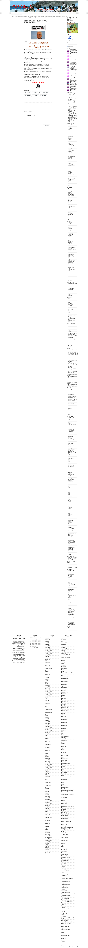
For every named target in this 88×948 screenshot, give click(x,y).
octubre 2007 (47, 838)
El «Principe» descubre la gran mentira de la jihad (72, 363)
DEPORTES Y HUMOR (21, 13)
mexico (17, 654)
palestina (19, 657)
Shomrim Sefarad (65, 860)
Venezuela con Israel (65, 929)
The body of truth (71, 256)
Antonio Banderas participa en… (73, 70)
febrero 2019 (47, 664)
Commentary (70, 226)
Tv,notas (69, 180)
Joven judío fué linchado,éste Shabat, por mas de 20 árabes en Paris (72, 105)
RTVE (69, 459)
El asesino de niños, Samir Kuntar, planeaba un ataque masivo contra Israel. (72, 366)
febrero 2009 (47, 814)
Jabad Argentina (71, 344)
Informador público (71, 156)
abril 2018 (47, 671)
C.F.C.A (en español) (71, 301)
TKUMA (63, 907)
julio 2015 (47, 697)
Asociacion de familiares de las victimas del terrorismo (72, 328)
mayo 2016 (47, 682)
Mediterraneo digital (71, 162)
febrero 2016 (47, 686)
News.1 (69, 211)
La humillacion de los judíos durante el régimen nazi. (72, 102)
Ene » (37, 647)
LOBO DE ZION (71, 134)
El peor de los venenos (72, 368)
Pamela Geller (70, 535)
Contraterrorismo (19, 642)
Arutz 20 (69, 189)
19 (38, 643)
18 (36, 643)
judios (13, 14)
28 (30, 646)
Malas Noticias (64, 760)
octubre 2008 (47, 820)
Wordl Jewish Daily (71, 269)
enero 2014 (47, 724)
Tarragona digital (65, 871)
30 (33, 646)
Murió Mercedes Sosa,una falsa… (73, 56)
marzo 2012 (47, 758)
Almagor (69, 324)
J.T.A (68, 240)
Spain (18, 659)
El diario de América (71, 146)
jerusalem (22, 652)
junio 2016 (47, 680)
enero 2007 (47, 852)
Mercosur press (70, 128)
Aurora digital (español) (72, 424)
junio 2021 (47, 641)
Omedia (69, 212)
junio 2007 (47, 844)
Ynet (68, 219)
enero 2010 (47, 797)
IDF (24, 648)
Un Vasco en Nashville (66, 923)
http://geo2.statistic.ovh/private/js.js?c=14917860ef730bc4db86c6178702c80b (72, 376)
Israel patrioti (70, 590)
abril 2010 (47, 793)
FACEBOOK (17, 643)
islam (13, 652)
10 (35, 641)
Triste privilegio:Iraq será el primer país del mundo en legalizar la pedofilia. (72, 116)
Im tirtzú (69, 332)
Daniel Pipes (70, 228)
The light (63, 889)
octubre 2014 (47, 711)
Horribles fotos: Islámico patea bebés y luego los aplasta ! (72, 108)
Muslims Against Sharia (72, 247)
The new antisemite (71, 263)
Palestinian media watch (72, 249)
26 (38, 644)
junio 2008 (47, 826)
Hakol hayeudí (70, 304)
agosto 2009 (47, 805)
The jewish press (71, 261)
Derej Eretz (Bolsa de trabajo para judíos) (71, 330)
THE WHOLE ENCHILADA (67, 901)
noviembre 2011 (48, 764)
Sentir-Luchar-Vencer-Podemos (68, 842)
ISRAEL (13, 13)
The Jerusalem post (71, 259)
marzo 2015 (47, 703)
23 (33, 644)
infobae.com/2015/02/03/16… (73, 351)
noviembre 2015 (48, 691)
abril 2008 (47, 829)
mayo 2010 (47, 791)
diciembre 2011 (48, 762)
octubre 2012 (47, 747)
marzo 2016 (47, 685)
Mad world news (71, 528)
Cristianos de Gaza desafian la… (73, 68)
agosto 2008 (47, 823)
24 (35, 644)
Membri (69, 246)
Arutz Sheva (70, 223)
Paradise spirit (64, 807)
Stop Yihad (70, 293)
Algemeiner (70, 222)
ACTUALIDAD (21, 638)
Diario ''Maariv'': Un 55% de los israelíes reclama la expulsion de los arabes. (72, 96)
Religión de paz (20, 658)
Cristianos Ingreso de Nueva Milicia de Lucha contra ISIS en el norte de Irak (45, 17)
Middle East (21, 654)
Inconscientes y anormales (17, 650)
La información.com (71, 159)
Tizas (62, 905)
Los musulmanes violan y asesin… (73, 50)
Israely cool (70, 239)
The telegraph (70, 266)
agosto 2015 (47, 695)
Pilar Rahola (64, 812)
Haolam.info (70, 235)
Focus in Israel (64, 696)
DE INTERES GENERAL (48, 103)
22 (32, 644)
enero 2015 (47, 706)
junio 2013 (47, 735)
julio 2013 (47, 733)
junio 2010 (47, 790)
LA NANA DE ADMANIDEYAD (73, 84)
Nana (69, 208)
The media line (70, 262)
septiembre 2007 (48, 840)
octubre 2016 (47, 677)
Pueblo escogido (64, 815)
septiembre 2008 (48, 822)
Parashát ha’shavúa (63, 13)
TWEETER (70, 280)
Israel (17, 652)
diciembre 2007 (48, 835)
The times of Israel (71, 267)
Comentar (46, 125)
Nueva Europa (64, 788)
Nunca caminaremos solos (67, 790)
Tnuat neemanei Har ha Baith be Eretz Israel (72, 340)
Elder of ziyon (70, 230)
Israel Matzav (70, 237)
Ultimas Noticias (70, 181)
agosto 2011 (47, 768)
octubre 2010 (47, 784)
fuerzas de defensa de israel (18, 645)
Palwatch (69, 250)
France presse (70, 127)
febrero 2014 (47, 723)
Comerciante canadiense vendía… (73, 59)
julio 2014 (47, 715)
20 (39, 643)
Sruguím (69, 317)
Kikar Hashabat (70, 309)
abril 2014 (47, 720)
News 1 (69, 209)
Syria (20, 659)
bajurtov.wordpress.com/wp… (73, 349)
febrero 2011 (47, 778)
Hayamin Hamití (71, 305)
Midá (69, 207)
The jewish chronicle (71, 260)
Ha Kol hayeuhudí (71, 194)
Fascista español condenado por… (73, 53)
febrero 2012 (47, 759)
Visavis (69, 185)
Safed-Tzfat (63, 833)
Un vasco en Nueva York (66, 925)
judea (24, 652)
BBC (68, 142)
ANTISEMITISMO (16, 640)
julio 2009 (47, 806)
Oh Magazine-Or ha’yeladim (67, 794)
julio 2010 (47, 788)
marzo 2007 (47, 849)
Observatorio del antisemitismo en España (72, 168)
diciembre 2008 (48, 817)
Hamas (15, 648)
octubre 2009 (47, 802)
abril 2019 (47, 661)
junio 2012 (47, 753)
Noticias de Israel (71, 166)
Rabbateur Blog (64, 818)
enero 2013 (47, 743)
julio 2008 (47, 825)
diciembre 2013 (48, 726)
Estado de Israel (70, 152)
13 (39, 641)
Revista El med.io (71, 174)
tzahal (18, 662)
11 (36, 641)
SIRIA (24, 658)
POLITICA (57, 13)
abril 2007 (47, 847)
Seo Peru (63, 843)
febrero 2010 (47, 796)
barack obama (18, 641)
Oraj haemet (70, 345)
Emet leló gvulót (71, 191)
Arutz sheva (70, 583)
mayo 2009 (47, 809)
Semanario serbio (65, 839)
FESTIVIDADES (72, 13)
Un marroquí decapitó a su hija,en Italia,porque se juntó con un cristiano (72, 99)
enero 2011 (47, 779)
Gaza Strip (18, 646)
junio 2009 (47, 808)
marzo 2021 (47, 645)
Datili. (69, 302)
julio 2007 (47, 843)
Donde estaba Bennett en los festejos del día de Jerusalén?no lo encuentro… (72, 401)
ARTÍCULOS (20, 640)
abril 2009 (47, 811)
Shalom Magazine (65, 848)
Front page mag (70, 233)
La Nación (69, 444)
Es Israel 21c (70, 151)
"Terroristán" (39, 103)
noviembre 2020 (48, 650)
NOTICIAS (45, 13)
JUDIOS (14, 654)
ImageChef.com (70, 40)
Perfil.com (69, 171)
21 (30, 644)
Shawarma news (71, 254)
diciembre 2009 (48, 799)
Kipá (68, 202)
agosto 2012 (47, 750)
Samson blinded (70, 253)
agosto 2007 (47, 841)
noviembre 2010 (48, 782)
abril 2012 (47, 756)
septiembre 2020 (48, 653)
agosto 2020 (47, 654)
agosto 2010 (47, 787)
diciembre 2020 (48, 648)
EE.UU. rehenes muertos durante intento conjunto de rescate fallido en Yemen (33, 16)
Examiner (69, 232)
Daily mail (69, 227)
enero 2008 (47, 834)
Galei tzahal (70, 193)
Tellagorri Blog (64, 874)
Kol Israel (69, 487)
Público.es (69, 170)
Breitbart (69, 508)
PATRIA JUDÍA (22, 6)
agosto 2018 (47, 670)
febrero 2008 (47, 832)
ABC (68, 137)
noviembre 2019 (48, 658)
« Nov (34, 647)
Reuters (69, 129)
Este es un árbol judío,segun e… (73, 64)
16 (33, 643)
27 (39, 644)
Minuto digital (70, 164)
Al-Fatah (43, 103)
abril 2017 (47, 676)
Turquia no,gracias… (65, 913)
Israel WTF (70, 157)
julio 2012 (47, 752)
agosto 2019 (47, 659)
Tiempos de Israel (71, 179)
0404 (69, 298)
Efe (68, 409)
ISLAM (35, 13)
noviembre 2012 (48, 746)
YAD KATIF (70, 216)
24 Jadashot (70, 188)
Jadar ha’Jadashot (71, 200)
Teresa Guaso (64, 875)
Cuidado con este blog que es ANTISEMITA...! (72, 94)
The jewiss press (70, 294)
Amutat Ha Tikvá (71, 609)
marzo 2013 (47, 740)
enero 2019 (47, 665)
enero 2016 (47, 688)
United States (22, 662)
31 (35, 646)
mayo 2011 (47, 773)
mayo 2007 (47, 846)
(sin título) (69, 393)
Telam (69, 130)
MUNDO (51, 13)
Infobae (69, 153)
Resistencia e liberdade (66, 821)
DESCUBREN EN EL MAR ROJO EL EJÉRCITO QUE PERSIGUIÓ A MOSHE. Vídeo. (72, 112)
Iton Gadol (70, 158)
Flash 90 (69, 192)
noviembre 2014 (48, 709)
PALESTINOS (16, 658)
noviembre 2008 (48, 819)
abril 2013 (47, 738)
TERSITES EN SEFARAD (66, 877)
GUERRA (40, 13)
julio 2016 (47, 679)
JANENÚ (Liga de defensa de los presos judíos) (72, 334)
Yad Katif (69, 218)
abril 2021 (47, 644)
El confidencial (70, 144)
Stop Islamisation (65, 867)
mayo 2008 (47, 828)
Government (22, 646)
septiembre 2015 (48, 694)
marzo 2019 (47, 662)
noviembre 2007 (48, 837)
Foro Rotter (70, 303)
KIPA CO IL (70, 201)
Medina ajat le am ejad (72, 206)
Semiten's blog (64, 840)
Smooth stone (70, 255)
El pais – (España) (71, 150)
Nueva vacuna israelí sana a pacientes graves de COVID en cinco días (72, 397)
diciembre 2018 (48, 667)
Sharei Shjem (70, 289)
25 (36, 644)
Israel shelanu (70, 198)
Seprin (69, 177)
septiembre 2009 (48, 803)
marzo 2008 (47, 831)
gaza (14, 646)
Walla (69, 215)
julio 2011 (47, 770)
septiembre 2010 (48, 785)
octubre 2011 (47, 765)
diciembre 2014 (48, 708)
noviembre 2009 (48, 800)
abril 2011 (47, 775)
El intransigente (70, 148)
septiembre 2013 (48, 730)
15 (32, 643)
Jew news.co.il (70, 241)
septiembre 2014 (48, 712)
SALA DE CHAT (71, 288)
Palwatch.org (64, 802)
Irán (23, 650)
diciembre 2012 (48, 744)
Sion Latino (70, 291)
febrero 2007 (47, 851)
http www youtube (19, 648)
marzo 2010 (47, 794)
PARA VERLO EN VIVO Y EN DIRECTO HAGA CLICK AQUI (72, 275)
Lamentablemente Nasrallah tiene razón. (72, 395)
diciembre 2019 (48, 656)
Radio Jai (69, 173)
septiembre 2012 (48, 749)
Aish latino (69, 139)
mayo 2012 (47, 755)
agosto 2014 (47, 714)
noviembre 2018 (48, 668)
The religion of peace (71, 264)
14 (30, 643)
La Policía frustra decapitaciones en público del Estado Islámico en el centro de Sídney (72, 371)
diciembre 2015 (48, 689)
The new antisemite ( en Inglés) (68, 893)
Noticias (20, 655)
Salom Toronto (70, 214)
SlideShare (15, 659)
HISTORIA (30, 13)
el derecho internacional (40, 55)
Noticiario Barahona (71, 165)
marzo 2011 (47, 776)
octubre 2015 (47, 692)
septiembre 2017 (48, 673)
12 (38, 641)
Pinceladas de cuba (65, 813)
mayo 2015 (47, 700)
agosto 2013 (47, 732)
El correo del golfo (71, 145)
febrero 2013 (47, 741)
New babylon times (65, 781)
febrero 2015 (47, 705)
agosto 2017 (47, 674)
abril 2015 (47, 702)
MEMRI (69, 163)
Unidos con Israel (71, 466)
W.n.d (69, 268)
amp (13, 640)
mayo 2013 (47, 737)
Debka (69, 229)
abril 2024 (47, 638)
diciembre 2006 (48, 854)
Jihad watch (70, 242)
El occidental (64, 684)
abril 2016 (47, 683)
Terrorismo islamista (16, 660)
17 (35, 643)
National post (70, 248)
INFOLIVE (70, 155)
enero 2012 (47, 761)
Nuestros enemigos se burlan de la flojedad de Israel (71, 404)
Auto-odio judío (18, 14)
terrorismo (22, 659)
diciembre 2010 (48, 781)
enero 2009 (47, 816)
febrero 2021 (47, 647)
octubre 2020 (47, 651)
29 (32, 646)
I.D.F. (23, 648)
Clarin (69, 143)
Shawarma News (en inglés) (67, 855)
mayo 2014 (47, 718)
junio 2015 (47, 699)
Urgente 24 (70, 184)
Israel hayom (70, 480)
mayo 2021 (47, 642)
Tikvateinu (70, 295)
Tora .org (69, 346)
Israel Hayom (70, 236)
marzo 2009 (47, 813)
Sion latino (63, 863)
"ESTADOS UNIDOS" (15, 638)
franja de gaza (22, 643)
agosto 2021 (47, 639)
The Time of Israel (71, 178)
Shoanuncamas (64, 858)
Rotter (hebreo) (70, 213)
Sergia (62, 846)
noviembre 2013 (48, 727)
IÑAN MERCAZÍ (71, 195)
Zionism (69, 270)
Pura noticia (70, 172)
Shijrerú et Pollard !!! (71, 338)
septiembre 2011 (48, 767)
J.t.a (68, 199)
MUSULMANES (15, 655)
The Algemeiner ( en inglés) (67, 878)
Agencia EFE (70, 124)
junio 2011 (47, 771)
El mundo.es (70, 149)
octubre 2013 (47, 729)
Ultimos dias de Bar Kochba (67, 922)
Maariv (69, 205)
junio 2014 (47, 717)
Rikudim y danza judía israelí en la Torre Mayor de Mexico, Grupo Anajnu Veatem (68, 827)
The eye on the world (71, 257)
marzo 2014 (47, 721)
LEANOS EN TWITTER (72, 283)
